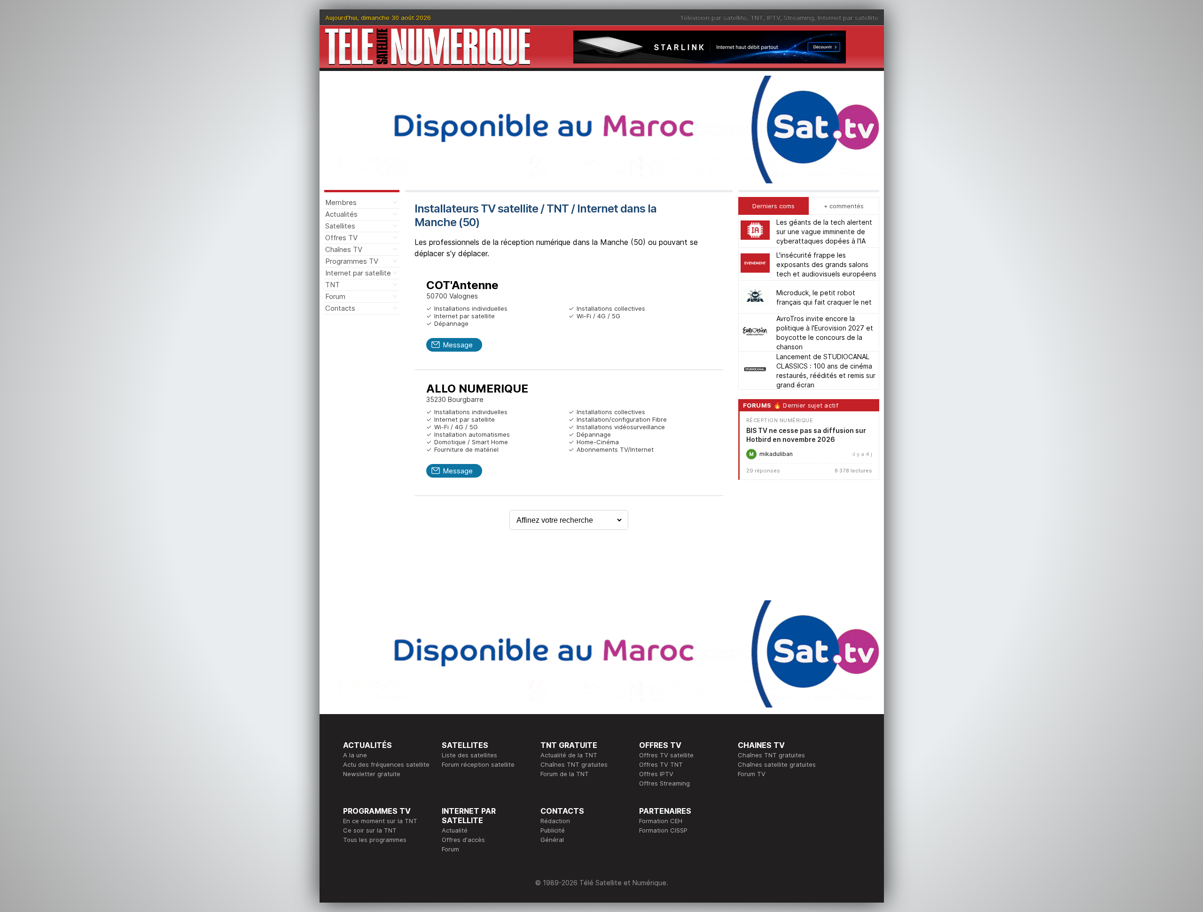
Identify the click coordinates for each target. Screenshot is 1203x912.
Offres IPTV (656, 774)
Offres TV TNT (661, 764)
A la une (355, 755)
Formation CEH (660, 821)
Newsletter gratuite (371, 774)
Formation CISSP (663, 830)
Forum (335, 296)
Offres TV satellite (666, 755)
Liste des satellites (469, 755)
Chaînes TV (343, 249)
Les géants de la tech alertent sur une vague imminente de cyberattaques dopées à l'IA (824, 231)
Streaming (799, 17)
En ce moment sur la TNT (380, 821)
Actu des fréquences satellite (386, 764)
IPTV (773, 17)
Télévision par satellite (713, 17)
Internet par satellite (848, 17)
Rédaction (555, 821)
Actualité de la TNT (568, 755)
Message (458, 344)
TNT (756, 17)
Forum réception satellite (478, 764)
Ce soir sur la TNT (370, 830)
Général (552, 839)
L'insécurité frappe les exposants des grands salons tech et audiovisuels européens (826, 264)
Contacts (340, 308)
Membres (341, 202)
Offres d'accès (463, 839)
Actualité (455, 830)
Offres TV (341, 237)
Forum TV (752, 774)
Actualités (341, 214)
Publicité (552, 830)
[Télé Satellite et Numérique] (427, 46)
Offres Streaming (664, 783)
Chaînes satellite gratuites (777, 764)
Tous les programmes (374, 839)
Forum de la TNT (564, 774)
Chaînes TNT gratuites (574, 764)
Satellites (340, 225)
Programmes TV (351, 261)
